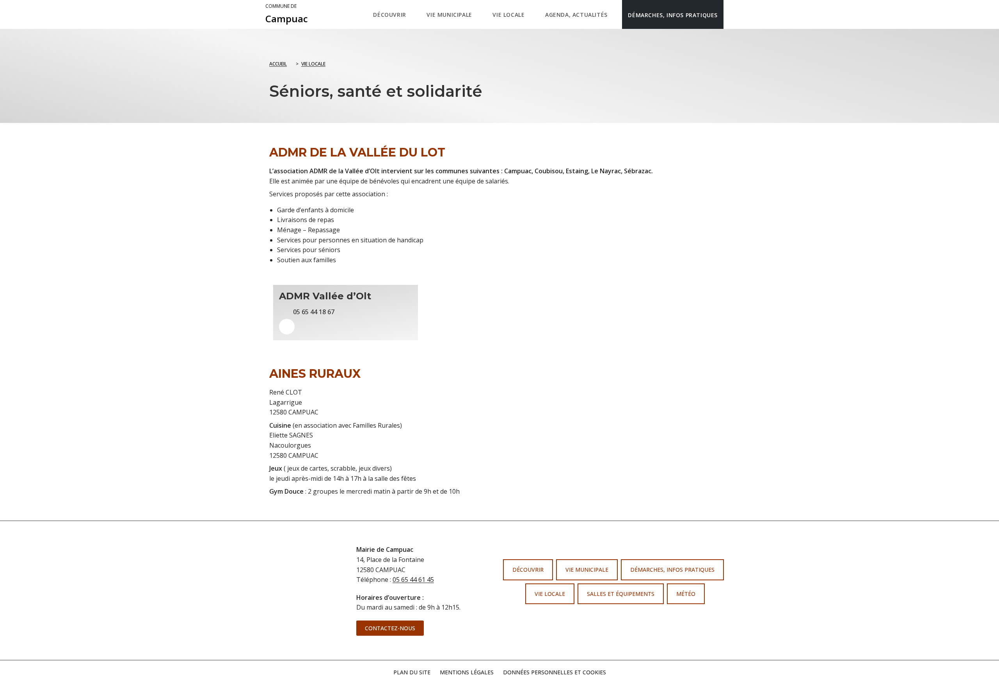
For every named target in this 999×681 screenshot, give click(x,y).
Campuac (286, 14)
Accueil (278, 63)
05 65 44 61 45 (413, 579)
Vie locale (313, 63)
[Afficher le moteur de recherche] (731, 14)
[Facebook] (606, 618)
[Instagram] (621, 618)
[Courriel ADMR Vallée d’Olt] (287, 326)
